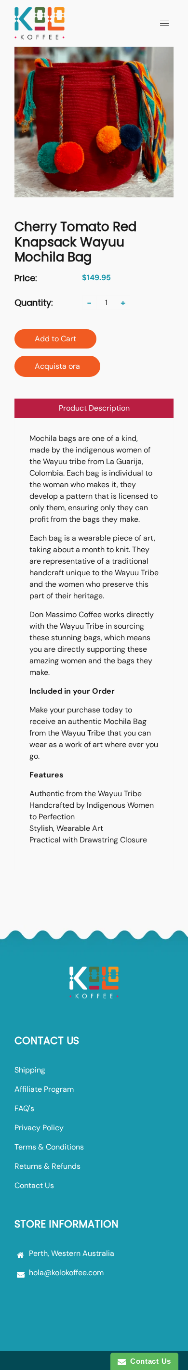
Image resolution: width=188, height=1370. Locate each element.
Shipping (29, 1070)
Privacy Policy (39, 1128)
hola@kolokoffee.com (66, 1272)
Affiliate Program (44, 1089)
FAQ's (24, 1108)
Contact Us (34, 1185)
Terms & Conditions (49, 1147)
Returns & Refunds (47, 1166)
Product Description (94, 408)
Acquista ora (57, 366)
